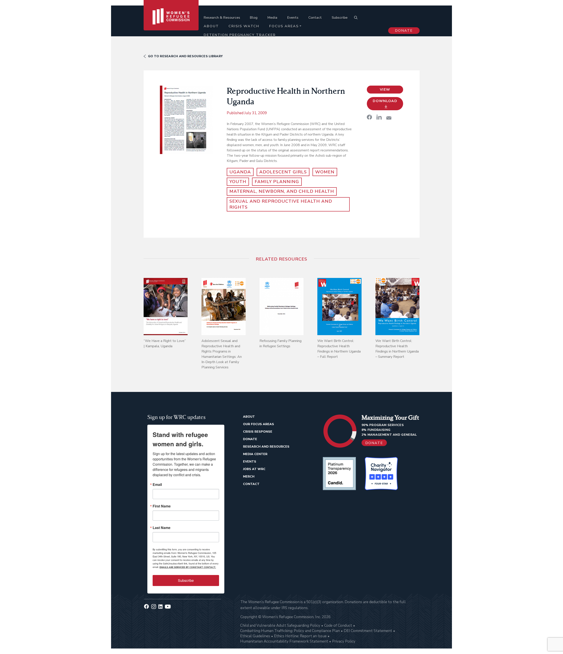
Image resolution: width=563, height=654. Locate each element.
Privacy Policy (343, 641)
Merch (248, 476)
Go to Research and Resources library (185, 56)
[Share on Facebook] (369, 117)
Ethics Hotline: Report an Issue (300, 636)
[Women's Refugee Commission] (171, 22)
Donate (404, 30)
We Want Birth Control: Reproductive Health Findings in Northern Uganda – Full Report (339, 348)
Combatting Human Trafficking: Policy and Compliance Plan (290, 630)
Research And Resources (266, 447)
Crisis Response (257, 432)
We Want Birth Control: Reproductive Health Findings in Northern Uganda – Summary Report (397, 348)
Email (157, 484)
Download (385, 101)
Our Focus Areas (258, 424)
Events (292, 17)
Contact (315, 17)
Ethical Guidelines (255, 636)
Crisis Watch (243, 26)
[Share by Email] (388, 117)
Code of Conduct (338, 625)
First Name (162, 506)
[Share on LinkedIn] (379, 117)
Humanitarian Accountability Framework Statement (284, 641)
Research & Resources (222, 17)
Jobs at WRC (254, 469)
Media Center (255, 454)
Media (272, 17)
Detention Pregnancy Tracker (240, 35)
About (211, 26)
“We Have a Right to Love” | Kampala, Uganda (165, 343)
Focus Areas (284, 26)
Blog (254, 17)
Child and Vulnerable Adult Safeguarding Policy (280, 625)
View (385, 89)
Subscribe (339, 17)
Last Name (161, 527)
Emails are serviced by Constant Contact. (187, 567)
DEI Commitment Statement (368, 630)
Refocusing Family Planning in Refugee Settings (281, 343)
